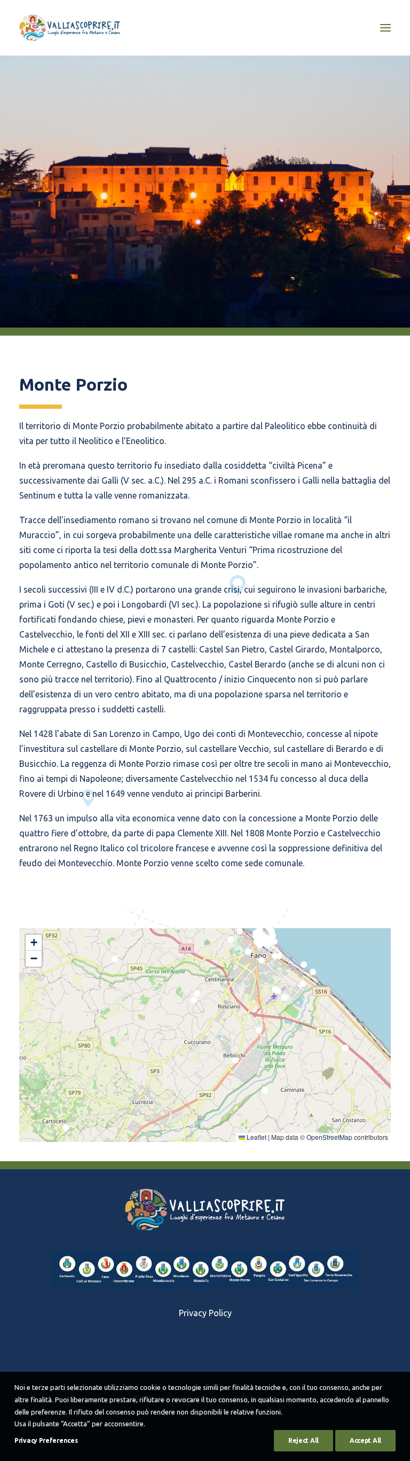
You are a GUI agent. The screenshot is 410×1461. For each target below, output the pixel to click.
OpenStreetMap (329, 1136)
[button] (114, 962)
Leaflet (255, 1136)
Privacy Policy (205, 1313)
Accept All (365, 1440)
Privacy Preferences (45, 1440)
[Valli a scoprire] (69, 27)
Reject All (303, 1440)
